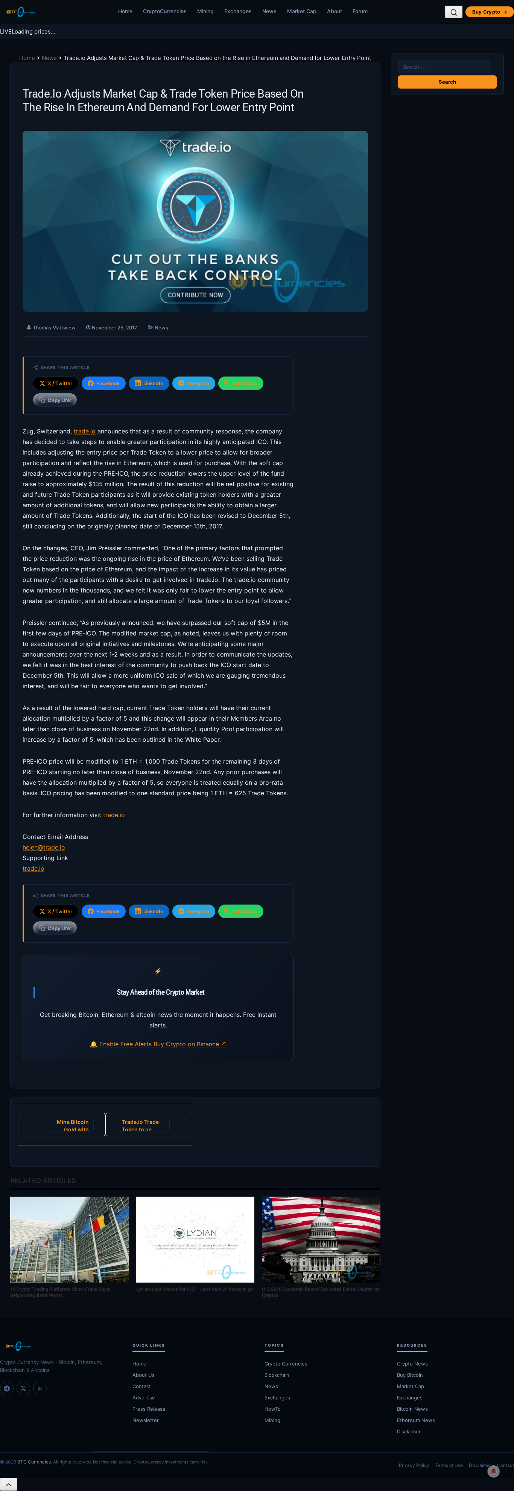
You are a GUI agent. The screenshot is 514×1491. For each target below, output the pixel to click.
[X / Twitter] (23, 1388)
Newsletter (145, 1420)
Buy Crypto (489, 12)
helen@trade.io (44, 847)
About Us (143, 1375)
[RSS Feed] (40, 1388)
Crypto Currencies (286, 1364)
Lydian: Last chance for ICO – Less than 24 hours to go (194, 1289)
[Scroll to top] (8, 1484)
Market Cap (301, 11)
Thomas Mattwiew (54, 328)
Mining (205, 11)
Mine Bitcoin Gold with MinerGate (73, 1125)
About (334, 11)
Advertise (143, 1398)
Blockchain (277, 1375)
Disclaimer (480, 1465)
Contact (141, 1386)
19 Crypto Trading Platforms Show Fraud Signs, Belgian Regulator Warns (61, 1292)
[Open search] (453, 12)
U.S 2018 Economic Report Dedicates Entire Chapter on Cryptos (321, 1292)
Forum (360, 11)
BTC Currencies (34, 1462)
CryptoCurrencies (165, 11)
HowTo (273, 1409)
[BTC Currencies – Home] (20, 12)
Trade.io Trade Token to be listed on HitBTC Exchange (142, 1125)
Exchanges (238, 11)
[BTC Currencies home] (58, 1346)
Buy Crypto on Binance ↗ (190, 1044)
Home (125, 11)
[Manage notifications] (494, 1471)
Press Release (149, 1409)
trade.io (85, 431)
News (269, 11)
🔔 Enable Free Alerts (122, 1044)
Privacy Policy (414, 1465)
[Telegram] (7, 1388)
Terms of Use (449, 1465)
